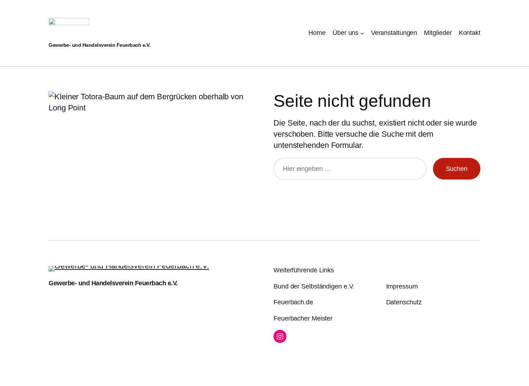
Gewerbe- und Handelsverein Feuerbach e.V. (99, 45)
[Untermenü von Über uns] (362, 33)
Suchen (456, 168)
